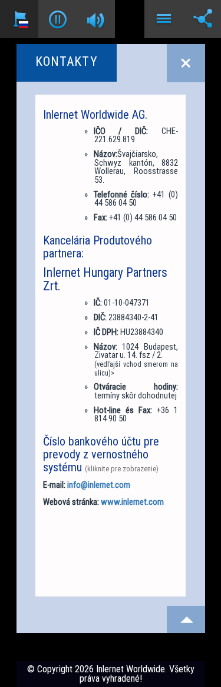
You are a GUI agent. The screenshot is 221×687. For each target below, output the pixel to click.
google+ (52, 560)
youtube (52, 579)
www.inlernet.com (132, 502)
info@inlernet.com (98, 485)
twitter (52, 541)
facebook (52, 523)
